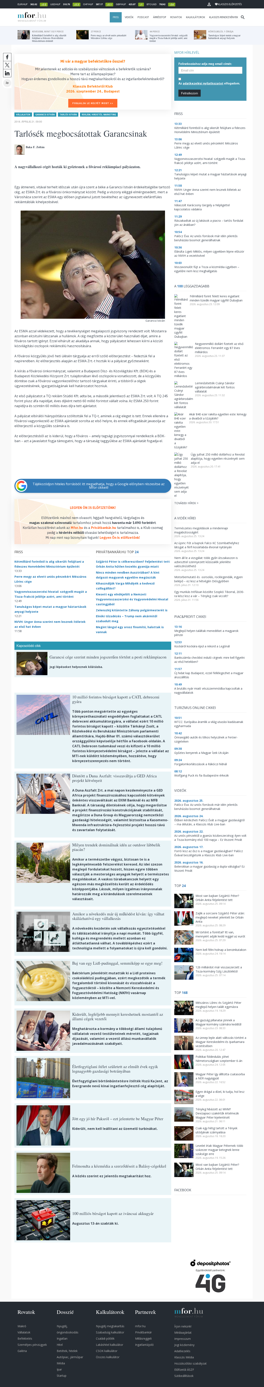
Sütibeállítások (183, 1376)
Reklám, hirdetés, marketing (99, 114)
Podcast (143, 17)
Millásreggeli (143, 1338)
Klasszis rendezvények (223, 17)
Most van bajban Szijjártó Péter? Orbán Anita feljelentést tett (217, 898)
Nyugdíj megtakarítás (110, 1326)
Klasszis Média (184, 1357)
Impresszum (182, 1339)
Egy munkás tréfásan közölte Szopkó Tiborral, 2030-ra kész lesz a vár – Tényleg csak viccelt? (209, 594)
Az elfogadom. (209, 83)
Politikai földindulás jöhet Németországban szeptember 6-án (219, 1059)
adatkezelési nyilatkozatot (203, 83)
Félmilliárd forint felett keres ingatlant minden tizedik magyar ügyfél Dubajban (216, 298)
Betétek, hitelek (67, 1351)
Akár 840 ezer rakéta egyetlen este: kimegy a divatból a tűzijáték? (217, 416)
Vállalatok (23, 114)
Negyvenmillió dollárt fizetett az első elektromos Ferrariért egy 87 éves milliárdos (219, 348)
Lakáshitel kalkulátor (109, 1345)
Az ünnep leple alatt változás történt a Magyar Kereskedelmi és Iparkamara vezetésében (221, 1042)
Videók (129, 17)
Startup (61, 1376)
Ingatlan (62, 1338)
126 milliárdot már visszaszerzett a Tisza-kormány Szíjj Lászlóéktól (219, 969)
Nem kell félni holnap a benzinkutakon (221, 950)
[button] (209, 4)
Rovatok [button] (176, 17)
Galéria (22, 1351)
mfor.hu (140, 1326)
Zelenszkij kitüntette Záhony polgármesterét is (131, 610)
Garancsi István (45, 114)
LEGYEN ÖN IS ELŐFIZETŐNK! (93, 508)
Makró (22, 1326)
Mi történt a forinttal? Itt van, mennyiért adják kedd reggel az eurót (220, 934)
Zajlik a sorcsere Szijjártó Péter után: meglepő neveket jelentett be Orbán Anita (220, 917)
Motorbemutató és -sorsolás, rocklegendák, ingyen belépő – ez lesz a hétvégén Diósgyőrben (208, 579)
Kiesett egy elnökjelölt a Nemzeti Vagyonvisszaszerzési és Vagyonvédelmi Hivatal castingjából (132, 599)
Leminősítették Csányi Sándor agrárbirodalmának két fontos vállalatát (215, 387)
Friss (116, 17)
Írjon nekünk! (182, 1326)
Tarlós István (68, 114)
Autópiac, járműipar (70, 1357)
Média (61, 1363)
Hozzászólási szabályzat (190, 1363)
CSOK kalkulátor (106, 1351)
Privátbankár (143, 1332)
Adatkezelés (182, 1351)
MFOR (30, 17)
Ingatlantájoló (144, 1345)
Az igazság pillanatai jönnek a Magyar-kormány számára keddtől (218, 1022)
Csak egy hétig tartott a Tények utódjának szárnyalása (216, 1130)
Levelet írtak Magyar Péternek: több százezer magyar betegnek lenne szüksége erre (219, 1150)
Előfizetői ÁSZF (184, 1370)
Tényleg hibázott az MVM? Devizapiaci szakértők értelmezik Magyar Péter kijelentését (217, 1113)
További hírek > (186, 503)
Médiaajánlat (183, 1332)
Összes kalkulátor (107, 1357)
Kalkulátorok (195, 17)
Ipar (59, 1369)
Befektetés (25, 1338)
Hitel (60, 1345)
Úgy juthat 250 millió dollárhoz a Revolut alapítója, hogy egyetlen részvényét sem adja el (218, 458)
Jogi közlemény (184, 1345)
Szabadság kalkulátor (110, 1332)
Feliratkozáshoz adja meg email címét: (205, 64)
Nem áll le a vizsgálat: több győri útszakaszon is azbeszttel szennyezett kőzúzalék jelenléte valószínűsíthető (206, 562)
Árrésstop (159, 17)
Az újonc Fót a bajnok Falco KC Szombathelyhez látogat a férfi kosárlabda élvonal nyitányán (206, 545)
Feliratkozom (189, 93)
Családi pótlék (105, 1338)
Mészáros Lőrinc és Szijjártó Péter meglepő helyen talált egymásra (218, 1005)
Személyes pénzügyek (32, 1345)
